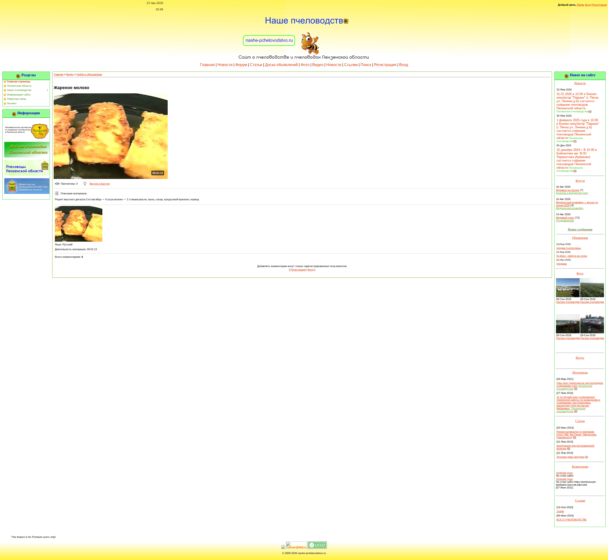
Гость (580, 4)
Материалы (580, 372)
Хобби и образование (89, 74)
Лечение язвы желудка (570, 456)
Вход (588, 4)
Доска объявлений (281, 65)
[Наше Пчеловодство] (304, 35)
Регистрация (599, 4)
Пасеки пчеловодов (568, 302)
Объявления (580, 237)
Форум (241, 65)
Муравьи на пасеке (567, 190)
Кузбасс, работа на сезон (571, 255)
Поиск (366, 65)
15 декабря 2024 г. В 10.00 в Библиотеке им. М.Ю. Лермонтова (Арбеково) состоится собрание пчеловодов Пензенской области (576, 158)
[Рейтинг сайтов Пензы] (283, 547)
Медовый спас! (565, 217)
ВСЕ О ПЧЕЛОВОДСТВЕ (571, 519)
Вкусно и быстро (100, 183)
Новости (225, 65)
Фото (305, 65)
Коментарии (580, 466)
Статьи (256, 65)
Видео (317, 65)
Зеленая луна (564, 472)
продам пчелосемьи (568, 248)
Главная (207, 65)
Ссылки (351, 65)
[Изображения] (78, 224)
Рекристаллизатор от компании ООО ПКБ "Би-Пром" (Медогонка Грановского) (576, 434)
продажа (561, 263)
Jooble (560, 511)
